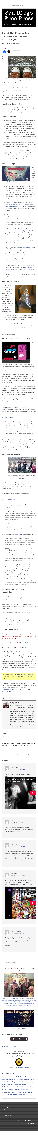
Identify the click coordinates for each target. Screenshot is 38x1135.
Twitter (13, 691)
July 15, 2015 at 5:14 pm (17, 933)
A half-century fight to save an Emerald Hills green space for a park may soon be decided (17, 1093)
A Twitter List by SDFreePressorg (11, 1046)
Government (30, 743)
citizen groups (18, 136)
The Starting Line (22, 745)
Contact (6, 1110)
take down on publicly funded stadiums (19, 598)
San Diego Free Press (19, 16)
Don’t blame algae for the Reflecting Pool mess (16, 1077)
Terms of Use (8, 1116)
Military (8, 745)
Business (12, 743)
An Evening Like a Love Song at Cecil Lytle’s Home (18, 1087)
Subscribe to (25, 674)
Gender (24, 743)
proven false (29, 442)
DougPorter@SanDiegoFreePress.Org (13, 689)
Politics (14, 745)
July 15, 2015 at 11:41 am (18, 875)
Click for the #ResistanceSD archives (19, 1028)
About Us (7, 1113)
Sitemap (6, 1107)
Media (4, 745)
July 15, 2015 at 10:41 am (18, 769)
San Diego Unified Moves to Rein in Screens (16, 1089)
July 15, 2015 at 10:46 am (18, 823)
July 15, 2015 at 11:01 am (18, 846)
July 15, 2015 (24, 643)
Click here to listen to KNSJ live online (19, 1067)
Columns (18, 743)
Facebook (6, 691)
